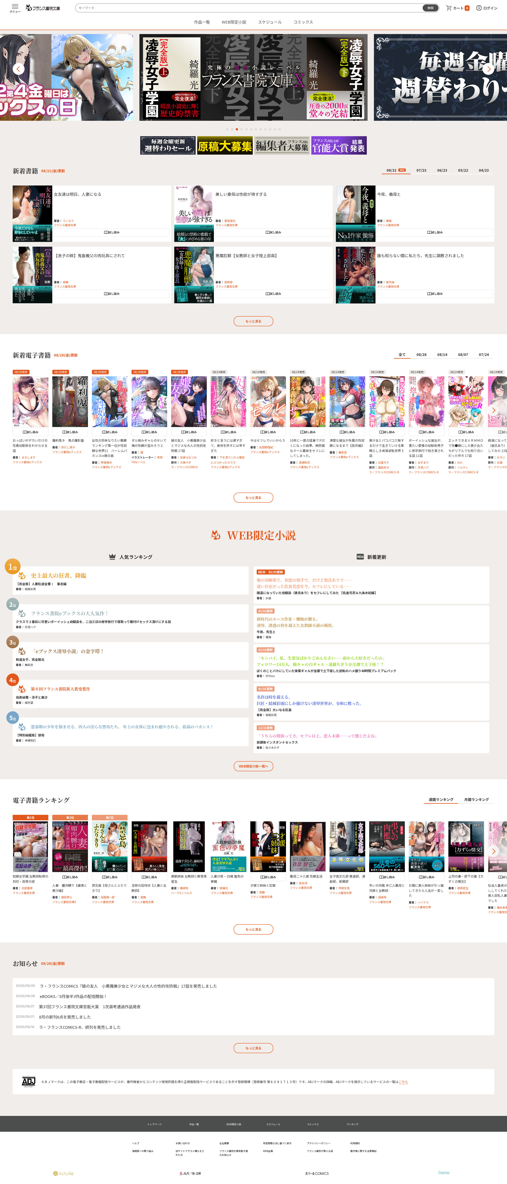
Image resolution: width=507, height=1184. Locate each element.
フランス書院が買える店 (320, 1151)
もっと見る (253, 321)
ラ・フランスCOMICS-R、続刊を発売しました (80, 1027)
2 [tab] (232, 129)
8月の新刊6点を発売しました (65, 1017)
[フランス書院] (42, 8)
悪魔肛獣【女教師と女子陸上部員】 (247, 255)
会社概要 (224, 1143)
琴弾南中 (106, 462)
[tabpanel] (253, 77)
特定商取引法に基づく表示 (277, 1143)
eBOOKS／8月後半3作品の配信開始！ (73, 996)
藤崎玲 (184, 888)
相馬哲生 (462, 888)
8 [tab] (260, 129)
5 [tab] (246, 129)
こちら (403, 1081)
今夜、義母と (389, 194)
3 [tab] (237, 129)
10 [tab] (270, 129)
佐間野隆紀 (266, 447)
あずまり (423, 462)
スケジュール (270, 22)
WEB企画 (268, 1151)
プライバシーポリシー (319, 1143)
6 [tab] (251, 129)
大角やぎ (185, 462)
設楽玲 (382, 897)
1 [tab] (227, 129)
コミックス (303, 22)
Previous (19, 69)
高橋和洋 (304, 462)
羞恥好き (383, 467)
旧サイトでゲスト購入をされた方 (190, 1152)
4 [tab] (241, 129)
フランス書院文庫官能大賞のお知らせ (233, 1152)
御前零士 (66, 897)
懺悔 (389, 221)
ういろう (68, 221)
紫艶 (65, 282)
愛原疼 (228, 282)
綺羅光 (224, 888)
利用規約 (355, 1143)
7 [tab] (256, 129)
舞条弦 (342, 452)
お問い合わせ (183, 1143)
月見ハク (423, 467)
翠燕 (160, 457)
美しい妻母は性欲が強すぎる (241, 194)
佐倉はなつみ (188, 457)
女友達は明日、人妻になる (77, 194)
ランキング (352, 1124)
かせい (501, 457)
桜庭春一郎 (108, 897)
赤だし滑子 (68, 447)
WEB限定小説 (234, 22)
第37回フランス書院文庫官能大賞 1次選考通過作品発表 (90, 1006)
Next (488, 69)
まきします (28, 457)
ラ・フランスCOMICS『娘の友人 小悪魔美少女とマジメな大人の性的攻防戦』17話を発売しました (128, 986)
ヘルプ (135, 1143)
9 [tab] (265, 129)
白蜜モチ (383, 462)
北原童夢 (27, 888)
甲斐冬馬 (344, 888)
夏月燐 (390, 282)
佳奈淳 (303, 883)
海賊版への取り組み (142, 1151)
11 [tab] (275, 129)
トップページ (154, 1124)
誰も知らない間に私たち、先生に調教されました (420, 255)
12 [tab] (279, 129)
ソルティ (462, 467)
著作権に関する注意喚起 (363, 1151)
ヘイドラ (423, 902)
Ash (459, 462)
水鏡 (499, 462)
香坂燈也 (229, 221)
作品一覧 (202, 22)
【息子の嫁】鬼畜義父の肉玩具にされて (89, 255)
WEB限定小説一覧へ (253, 766)
